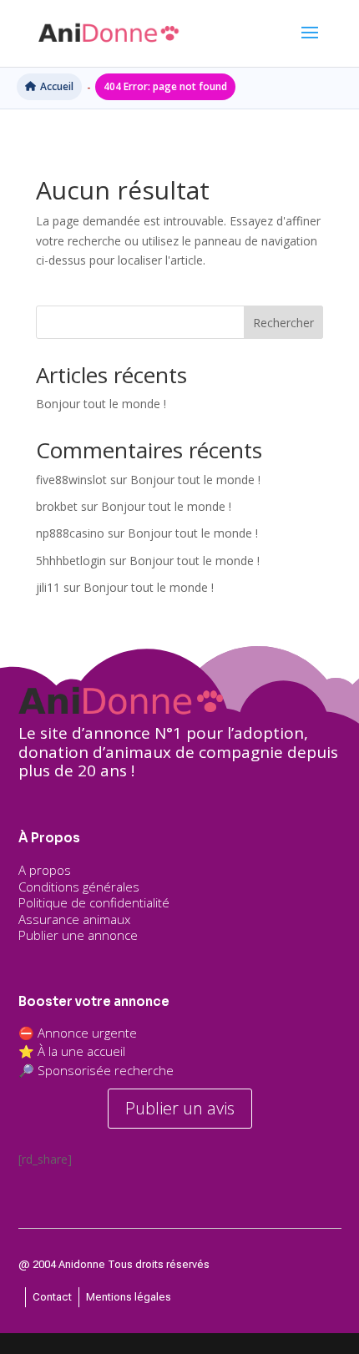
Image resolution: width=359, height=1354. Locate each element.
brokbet (57, 506)
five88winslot (71, 480)
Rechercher (283, 323)
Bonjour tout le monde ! (101, 404)
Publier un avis (180, 1108)
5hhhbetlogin (71, 560)
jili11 (48, 587)
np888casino (70, 533)
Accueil (56, 86)
